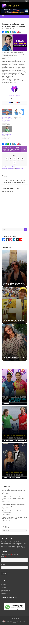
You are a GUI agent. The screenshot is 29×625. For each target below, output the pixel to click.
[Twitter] (12, 102)
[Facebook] (19, 102)
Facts (3, 21)
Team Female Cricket (15, 28)
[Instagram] (10, 102)
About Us (3, 584)
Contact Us (4, 592)
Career (3, 586)
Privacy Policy (4, 589)
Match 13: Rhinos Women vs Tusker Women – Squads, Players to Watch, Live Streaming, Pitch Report (13, 498)
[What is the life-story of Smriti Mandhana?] (7, 129)
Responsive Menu (26, 1)
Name (3, 556)
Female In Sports (5, 593)
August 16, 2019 (5, 28)
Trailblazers (12, 168)
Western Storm (19, 168)
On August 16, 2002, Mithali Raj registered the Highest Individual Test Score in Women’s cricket (14, 181)
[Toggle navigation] (3, 16)
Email (3, 564)
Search (25, 229)
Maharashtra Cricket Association (12, 166)
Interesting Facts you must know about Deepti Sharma (14, 175)
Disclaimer (3, 587)
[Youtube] (17, 102)
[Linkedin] (14, 102)
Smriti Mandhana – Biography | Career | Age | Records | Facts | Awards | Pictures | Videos (7, 119)
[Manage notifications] (4, 621)
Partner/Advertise (5, 590)
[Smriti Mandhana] (19, 112)
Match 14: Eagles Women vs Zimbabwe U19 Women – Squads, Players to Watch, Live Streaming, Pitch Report (14, 490)
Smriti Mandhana (17, 116)
